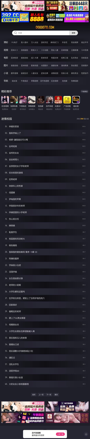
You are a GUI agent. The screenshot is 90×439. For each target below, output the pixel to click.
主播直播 (74, 50)
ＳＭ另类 (84, 50)
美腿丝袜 (54, 65)
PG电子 (14, 42)
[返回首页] (86, 434)
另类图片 (84, 65)
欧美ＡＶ (34, 50)
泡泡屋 (64, 81)
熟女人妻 (54, 50)
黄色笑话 (74, 73)
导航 (6, 80)
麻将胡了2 (55, 42)
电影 (6, 57)
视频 (6, 50)
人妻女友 (34, 73)
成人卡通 (34, 58)
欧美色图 (34, 65)
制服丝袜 (54, 58)
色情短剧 (74, 81)
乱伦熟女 (74, 58)
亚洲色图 (24, 65)
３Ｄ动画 (44, 50)
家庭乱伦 (24, 73)
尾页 (56, 395)
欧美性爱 (44, 58)
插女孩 (14, 81)
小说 (6, 73)
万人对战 (34, 42)
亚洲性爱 (14, 58)
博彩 (6, 42)
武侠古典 (44, 73)
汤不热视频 (44, 81)
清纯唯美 (64, 65)
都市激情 (14, 73)
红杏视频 (54, 81)
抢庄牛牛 (84, 42)
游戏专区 (44, 42)
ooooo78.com (45, 27)
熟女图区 (74, 65)
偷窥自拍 (14, 65)
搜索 (73, 33)
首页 (33, 395)
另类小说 (64, 73)
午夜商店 (24, 81)
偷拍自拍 (24, 58)
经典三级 (64, 58)
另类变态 (84, 58)
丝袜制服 (64, 50)
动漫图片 (44, 65)
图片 (6, 65)
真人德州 (24, 42)
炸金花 (64, 42)
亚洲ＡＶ (14, 50)
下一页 (49, 395)
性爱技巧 (84, 73)
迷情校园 (54, 73)
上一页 (41, 395)
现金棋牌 (74, 42)
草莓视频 (34, 81)
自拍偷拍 (24, 50)
